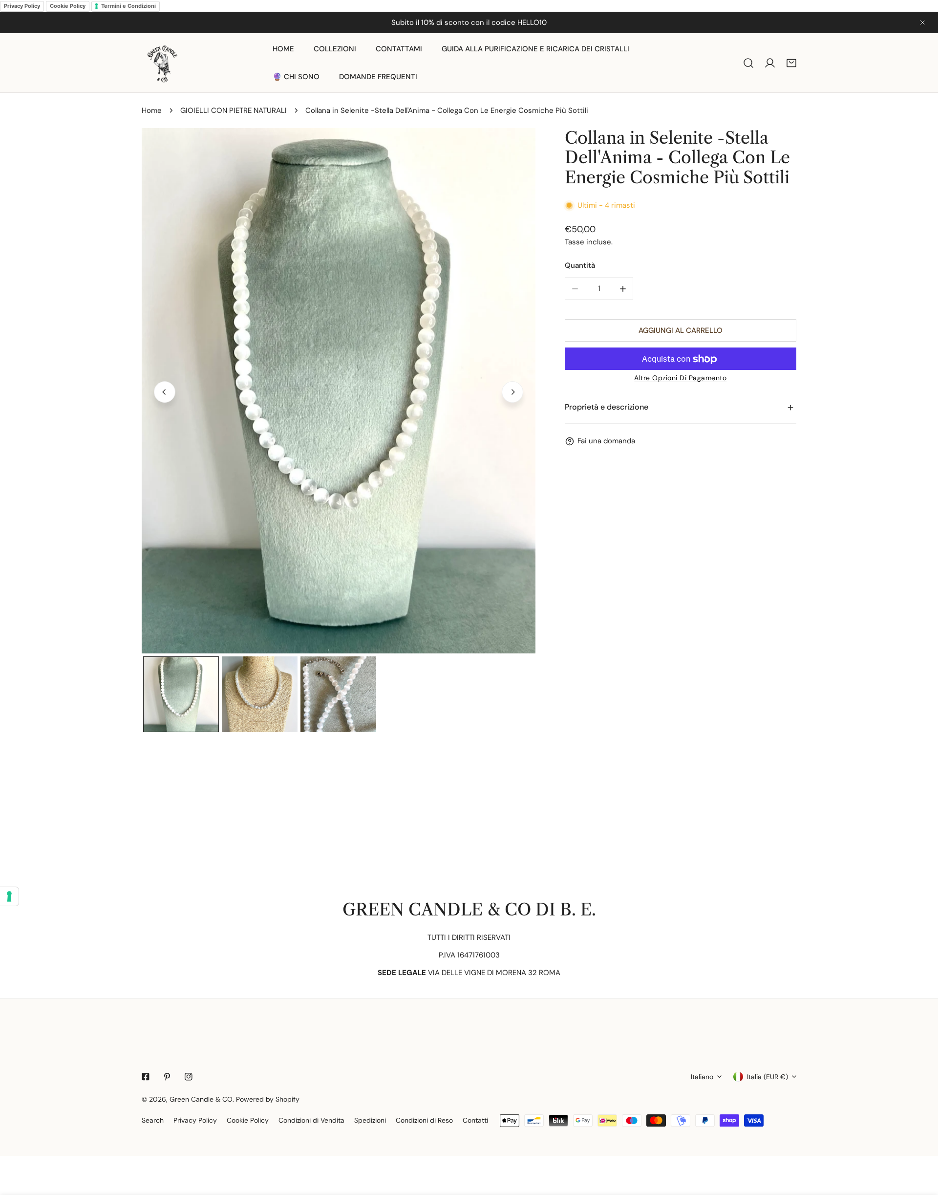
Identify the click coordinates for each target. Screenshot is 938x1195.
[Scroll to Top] (920, 1143)
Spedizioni (370, 1120)
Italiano (702, 1076)
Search (153, 1120)
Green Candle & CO (201, 1099)
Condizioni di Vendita (311, 1120)
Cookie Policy (67, 5)
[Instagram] (188, 1076)
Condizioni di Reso (424, 1120)
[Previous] (164, 392)
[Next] (512, 392)
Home (152, 110)
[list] (338, 390)
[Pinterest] (167, 1076)
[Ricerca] (748, 63)
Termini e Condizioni (128, 5)
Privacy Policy (22, 5)
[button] (791, 63)
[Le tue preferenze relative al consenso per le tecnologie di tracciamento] (9, 896)
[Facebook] (145, 1076)
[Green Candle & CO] (162, 63)
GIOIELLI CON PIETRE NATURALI (233, 110)
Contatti (475, 1120)
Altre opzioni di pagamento (680, 378)
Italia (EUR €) (767, 1076)
